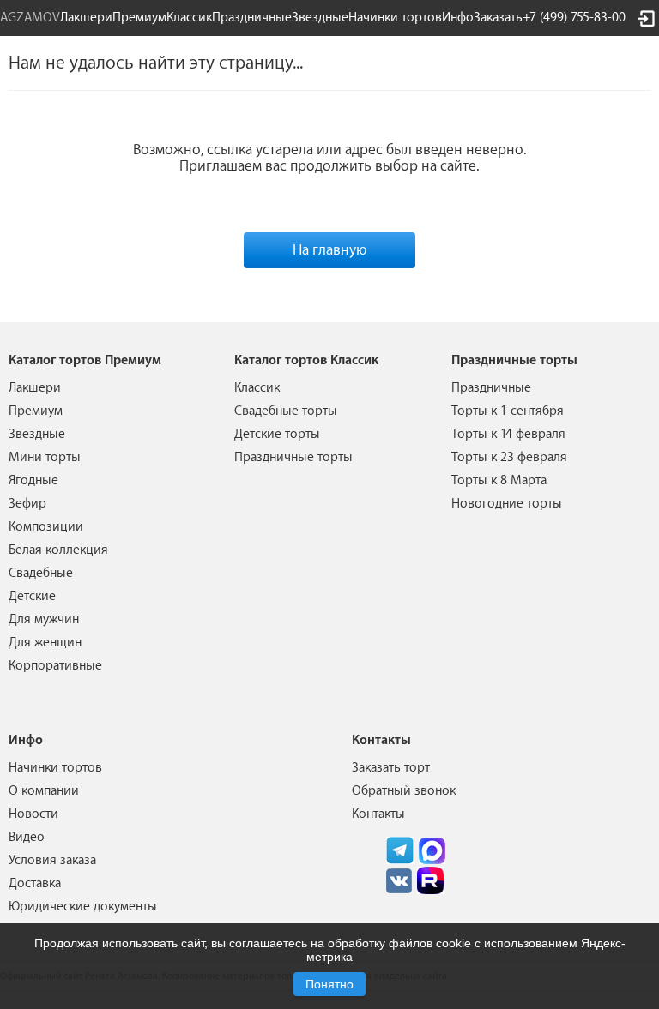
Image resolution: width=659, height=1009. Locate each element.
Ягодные (33, 480)
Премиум (36, 411)
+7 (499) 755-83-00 (574, 17)
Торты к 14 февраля (508, 434)
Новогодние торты (506, 503)
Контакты (378, 814)
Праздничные (491, 388)
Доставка (35, 883)
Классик (257, 388)
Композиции (46, 527)
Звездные (320, 17)
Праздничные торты (293, 457)
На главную (329, 250)
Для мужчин (44, 619)
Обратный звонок (404, 791)
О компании (44, 791)
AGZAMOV (30, 17)
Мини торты (45, 457)
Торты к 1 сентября (507, 411)
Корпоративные (55, 665)
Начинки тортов (395, 17)
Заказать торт (391, 767)
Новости (33, 814)
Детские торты (277, 434)
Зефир (27, 503)
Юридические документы (83, 906)
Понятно (329, 984)
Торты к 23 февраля (509, 457)
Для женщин (45, 642)
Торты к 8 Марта (499, 480)
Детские (32, 596)
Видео (27, 837)
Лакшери (86, 17)
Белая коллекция (58, 550)
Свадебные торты (285, 411)
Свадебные (41, 573)
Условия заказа (52, 860)
